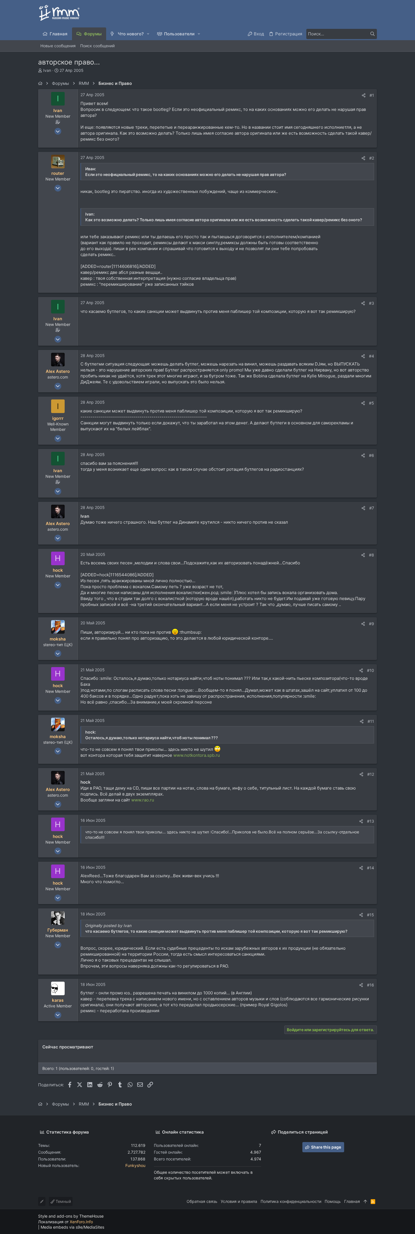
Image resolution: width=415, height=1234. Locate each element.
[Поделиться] (364, 95)
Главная (352, 1201)
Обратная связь (202, 1201)
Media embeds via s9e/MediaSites (72, 1227)
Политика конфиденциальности (291, 1201)
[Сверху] (365, 1201)
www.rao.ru (142, 800)
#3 (371, 303)
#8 (371, 554)
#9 (371, 623)
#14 (370, 867)
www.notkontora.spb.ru (196, 755)
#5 (371, 403)
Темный (62, 1201)
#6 (371, 455)
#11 (371, 721)
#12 (370, 774)
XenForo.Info (81, 1221)
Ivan (47, 70)
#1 (372, 95)
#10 (370, 670)
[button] (148, 33)
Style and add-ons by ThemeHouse (71, 1216)
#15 (370, 914)
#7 (371, 508)
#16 (370, 985)
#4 (371, 356)
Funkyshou (135, 1165)
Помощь (333, 1201)
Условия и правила (239, 1201)
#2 (371, 158)
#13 (370, 821)
